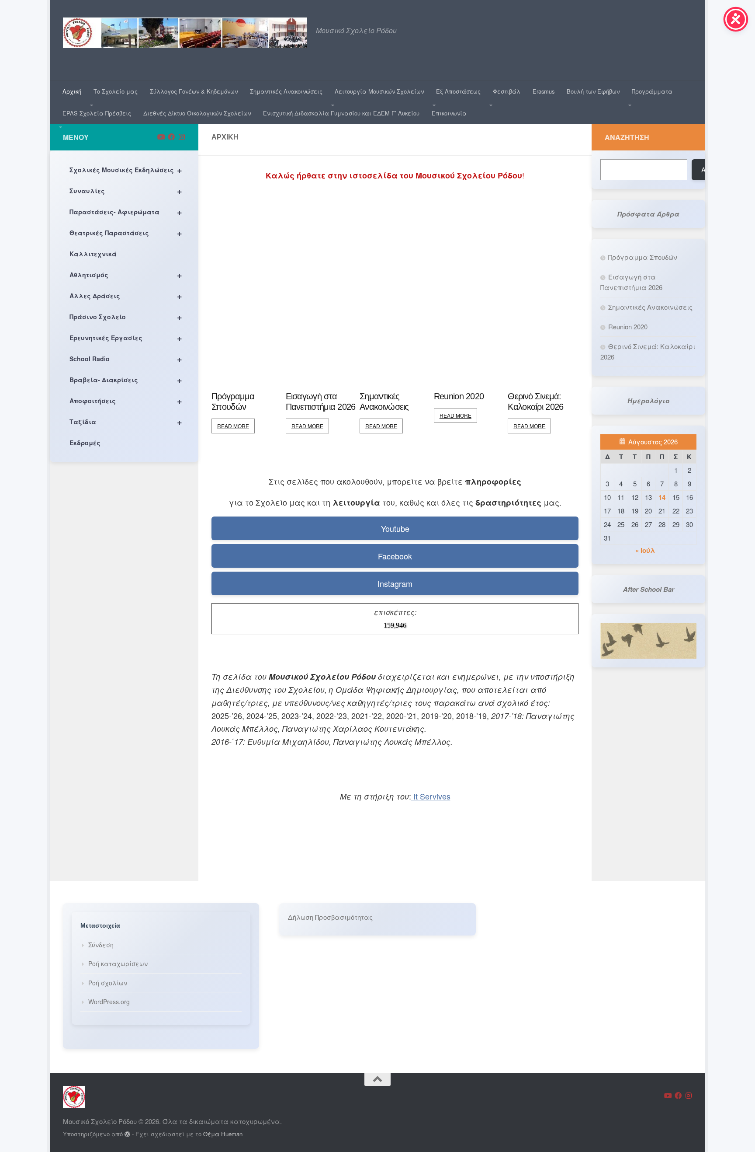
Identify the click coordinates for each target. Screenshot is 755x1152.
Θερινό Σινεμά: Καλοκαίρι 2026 (535, 401)
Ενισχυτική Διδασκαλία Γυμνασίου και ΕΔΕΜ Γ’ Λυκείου (341, 113)
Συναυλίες (125, 190)
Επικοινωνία (449, 113)
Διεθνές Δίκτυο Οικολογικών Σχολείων (197, 113)
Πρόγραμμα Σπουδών (233, 401)
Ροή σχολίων (107, 982)
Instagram (395, 583)
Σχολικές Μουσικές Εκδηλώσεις (125, 169)
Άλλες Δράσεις (125, 295)
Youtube (395, 528)
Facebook (395, 556)
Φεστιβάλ (506, 91)
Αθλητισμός (125, 274)
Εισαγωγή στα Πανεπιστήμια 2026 (321, 401)
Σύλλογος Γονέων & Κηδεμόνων (194, 91)
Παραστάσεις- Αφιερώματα (125, 211)
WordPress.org (109, 1001)
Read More (233, 425)
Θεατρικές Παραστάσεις (125, 232)
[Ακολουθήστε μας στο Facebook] (171, 136)
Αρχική (71, 91)
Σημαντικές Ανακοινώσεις (286, 91)
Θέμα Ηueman (222, 1134)
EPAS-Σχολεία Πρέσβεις (96, 113)
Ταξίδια (125, 421)
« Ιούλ (645, 550)
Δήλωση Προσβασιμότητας (330, 917)
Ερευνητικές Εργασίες (125, 337)
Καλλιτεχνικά (93, 253)
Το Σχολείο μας (116, 91)
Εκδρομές (84, 442)
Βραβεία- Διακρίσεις (125, 379)
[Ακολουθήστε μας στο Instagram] (181, 136)
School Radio (125, 358)
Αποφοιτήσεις (125, 400)
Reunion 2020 (459, 396)
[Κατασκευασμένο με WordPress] (127, 1134)
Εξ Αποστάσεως (458, 91)
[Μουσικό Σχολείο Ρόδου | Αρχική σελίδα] (185, 32)
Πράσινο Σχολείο (125, 316)
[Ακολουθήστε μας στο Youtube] (160, 136)
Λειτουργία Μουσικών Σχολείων (379, 91)
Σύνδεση (101, 944)
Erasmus (543, 91)
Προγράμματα (652, 91)
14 (661, 497)
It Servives (430, 796)
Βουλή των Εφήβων (593, 91)
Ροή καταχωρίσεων (118, 963)
